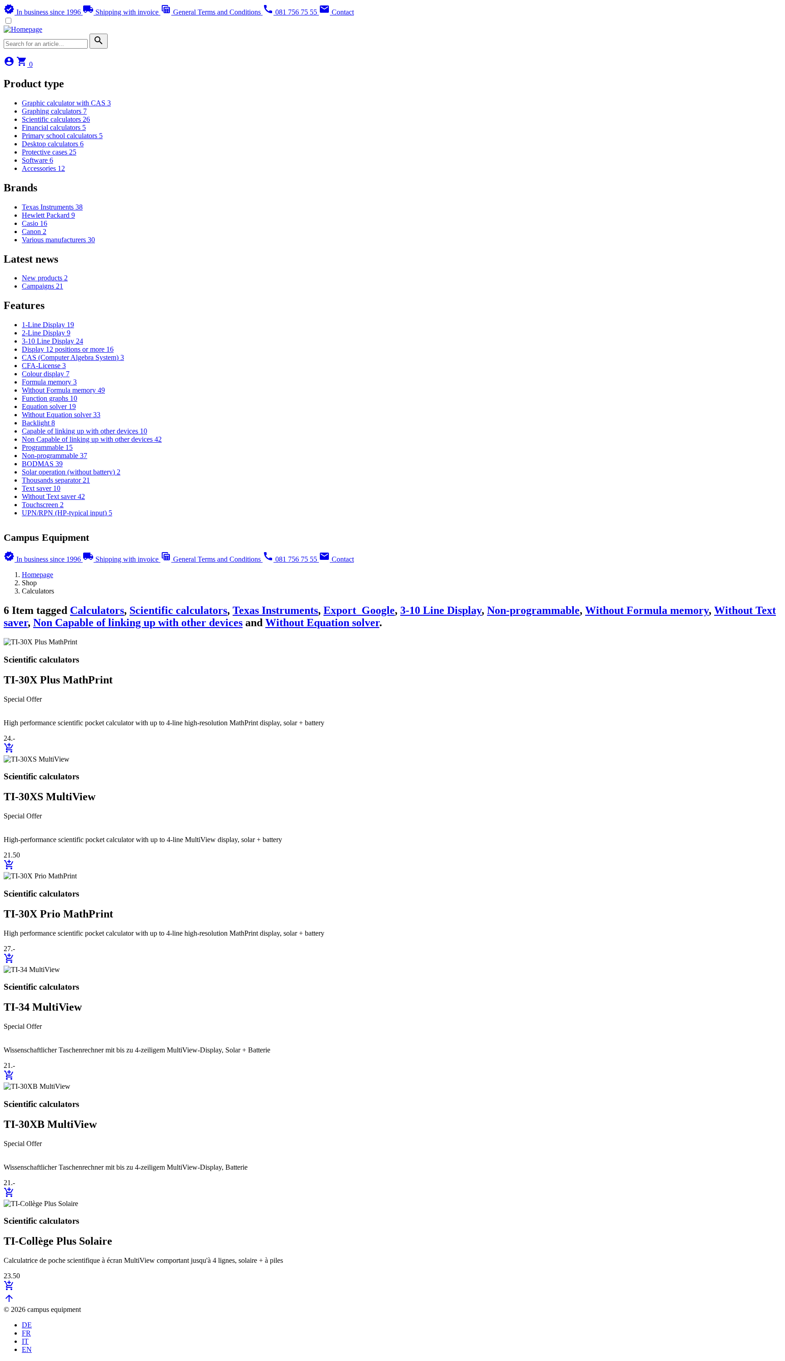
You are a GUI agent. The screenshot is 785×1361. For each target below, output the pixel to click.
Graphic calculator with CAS (66, 103)
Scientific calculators (56, 119)
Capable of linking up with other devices (84, 431)
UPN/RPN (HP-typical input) (67, 513)
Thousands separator (56, 480)
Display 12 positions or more (68, 349)
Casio (34, 223)
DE (27, 1325)
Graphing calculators (54, 111)
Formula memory (49, 382)
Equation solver (49, 406)
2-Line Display (46, 333)
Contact (336, 12)
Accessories (43, 168)
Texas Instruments (52, 207)
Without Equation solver (61, 415)
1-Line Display (48, 325)
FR (26, 1333)
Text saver (41, 488)
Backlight (38, 423)
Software (37, 160)
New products (45, 278)
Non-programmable (54, 455)
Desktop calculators (53, 144)
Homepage (37, 574)
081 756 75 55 (291, 12)
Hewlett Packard (48, 215)
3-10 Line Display (52, 341)
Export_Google (359, 610)
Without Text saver (53, 496)
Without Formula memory (63, 390)
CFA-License (44, 365)
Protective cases (49, 152)
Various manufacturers (58, 240)
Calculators (97, 610)
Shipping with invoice (121, 12)
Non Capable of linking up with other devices (92, 439)
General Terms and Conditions (211, 12)
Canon (34, 231)
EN (27, 1349)
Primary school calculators (62, 136)
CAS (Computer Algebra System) (73, 357)
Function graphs (49, 398)
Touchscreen (43, 505)
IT (25, 1341)
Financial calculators (54, 127)
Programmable (47, 447)
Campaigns (42, 286)
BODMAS (42, 464)
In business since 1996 (43, 12)
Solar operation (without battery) (71, 472)
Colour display (46, 374)
